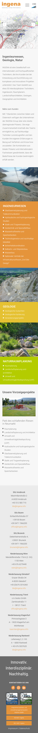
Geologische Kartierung (15, 314)
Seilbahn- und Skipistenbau (16, 249)
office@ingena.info (19, 526)
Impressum (13, 728)
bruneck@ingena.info (19, 547)
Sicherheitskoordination (15, 245)
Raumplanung (11, 365)
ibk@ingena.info (19, 506)
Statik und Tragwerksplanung (17, 224)
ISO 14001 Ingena (19, 723)
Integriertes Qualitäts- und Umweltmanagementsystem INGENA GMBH (19, 710)
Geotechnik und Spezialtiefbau (17, 228)
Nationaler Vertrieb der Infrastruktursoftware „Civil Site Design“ (16, 259)
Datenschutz (24, 728)
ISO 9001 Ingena (19, 718)
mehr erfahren (10, 44)
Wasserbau (10, 252)
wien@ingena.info (19, 567)
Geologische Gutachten (14, 311)
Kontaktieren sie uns (19, 683)
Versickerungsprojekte (14, 318)
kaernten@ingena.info (19, 629)
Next (33, 24)
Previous (4, 24)
